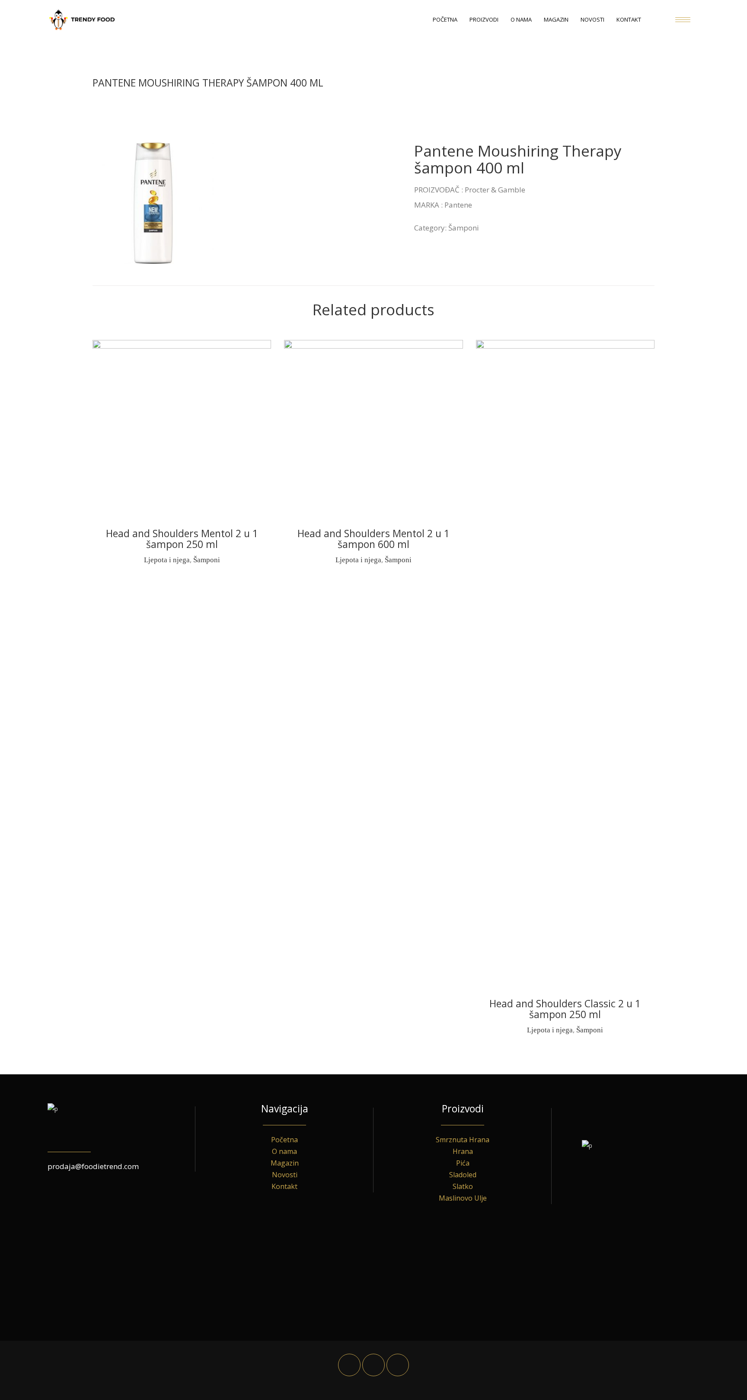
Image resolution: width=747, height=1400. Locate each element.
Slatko (463, 1186)
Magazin (285, 1163)
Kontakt (284, 1186)
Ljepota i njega (167, 560)
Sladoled (462, 1174)
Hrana (463, 1151)
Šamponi (463, 228)
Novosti (284, 1174)
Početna (284, 1139)
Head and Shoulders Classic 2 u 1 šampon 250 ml (565, 1008)
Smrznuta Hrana (462, 1139)
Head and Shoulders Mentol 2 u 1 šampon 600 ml (373, 538)
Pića (462, 1163)
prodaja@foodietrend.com (93, 1166)
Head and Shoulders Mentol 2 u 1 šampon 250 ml (182, 538)
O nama (284, 1151)
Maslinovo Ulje (463, 1198)
